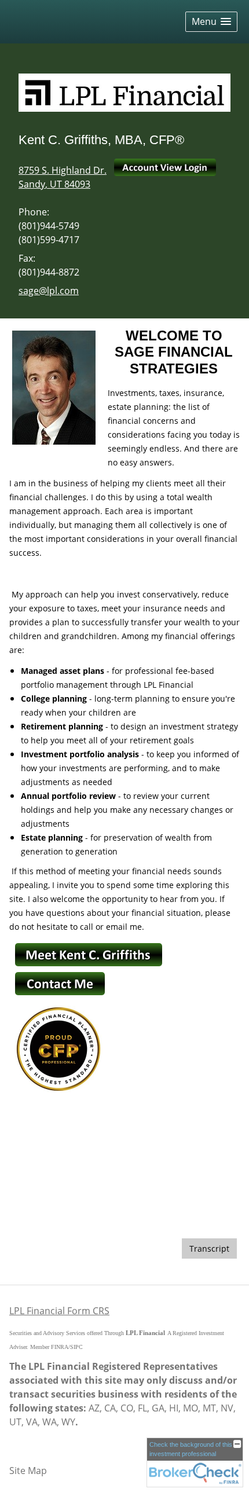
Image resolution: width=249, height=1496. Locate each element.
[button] (211, 22)
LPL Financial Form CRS (59, 1310)
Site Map (28, 1470)
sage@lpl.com (49, 290)
